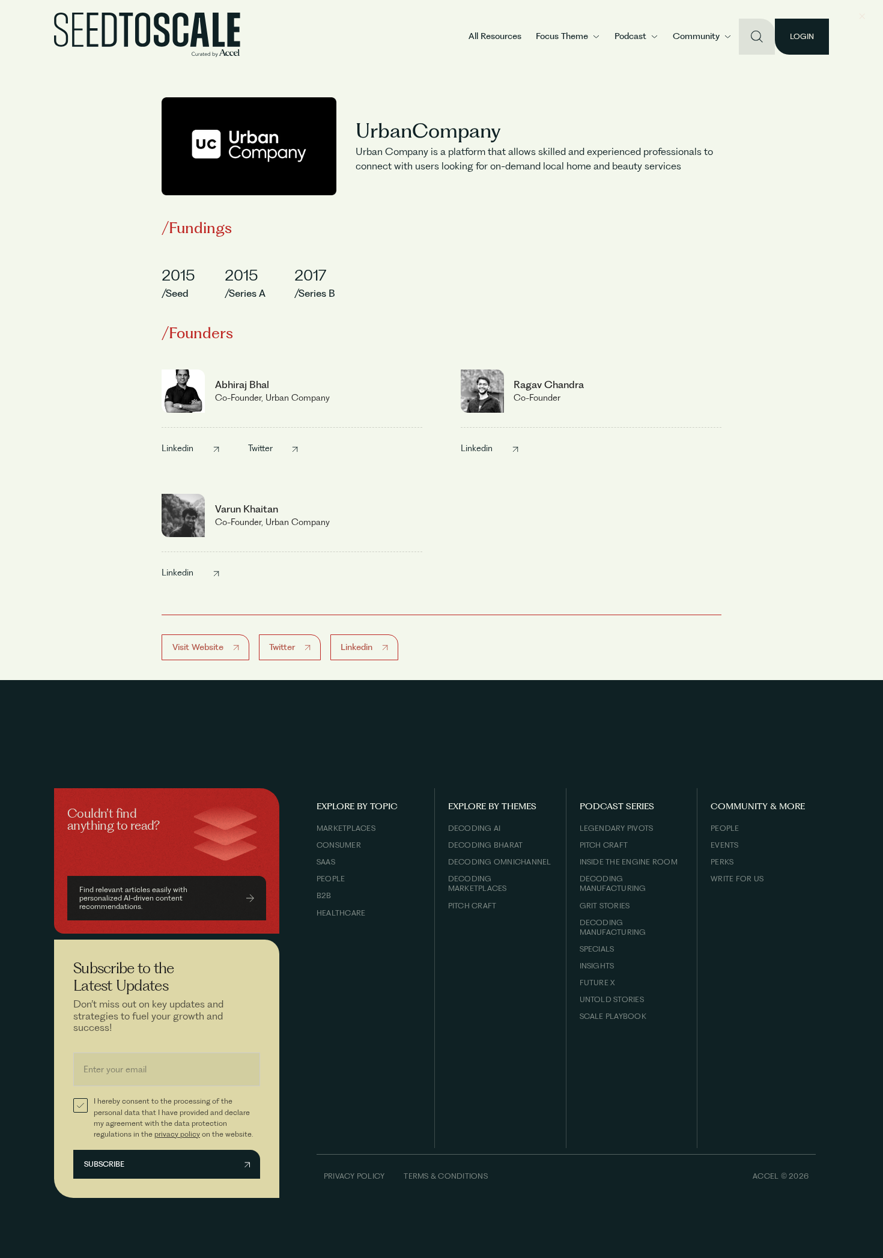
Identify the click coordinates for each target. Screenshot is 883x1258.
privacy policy (177, 1133)
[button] (568, 36)
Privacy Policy (354, 1176)
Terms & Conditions (445, 1176)
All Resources (495, 36)
